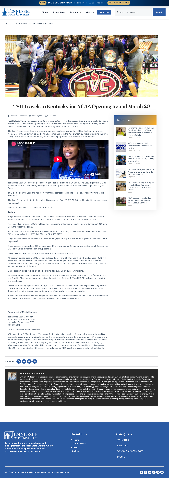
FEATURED (41, 24)
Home (45, 12)
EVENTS (32, 24)
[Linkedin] (158, 472)
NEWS (50, 24)
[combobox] (133, 12)
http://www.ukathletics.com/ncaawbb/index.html (56, 298)
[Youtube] (149, 472)
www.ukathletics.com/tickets (55, 231)
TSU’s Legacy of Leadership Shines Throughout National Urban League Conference (139, 200)
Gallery (90, 12)
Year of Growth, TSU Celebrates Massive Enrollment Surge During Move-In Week (141, 158)
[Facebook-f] (141, 472)
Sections (74, 12)
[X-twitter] (154, 472)
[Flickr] (162, 472)
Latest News (59, 12)
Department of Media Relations (22, 312)
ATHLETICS (21, 24)
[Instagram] (145, 472)
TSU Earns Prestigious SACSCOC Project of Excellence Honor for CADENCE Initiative (141, 171)
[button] (18, 361)
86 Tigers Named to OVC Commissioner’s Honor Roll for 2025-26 (140, 145)
